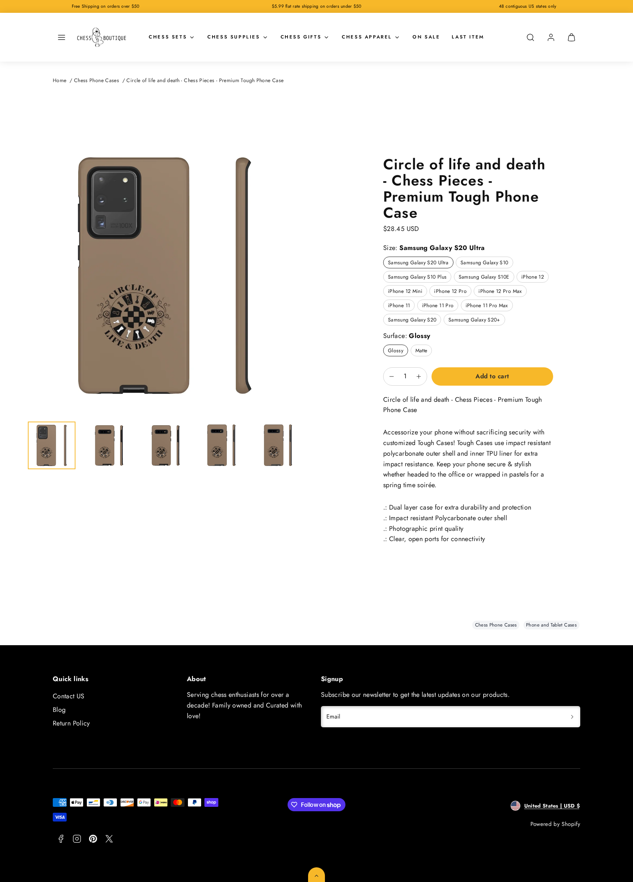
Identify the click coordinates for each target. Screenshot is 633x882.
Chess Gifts (301, 36)
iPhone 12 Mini (405, 291)
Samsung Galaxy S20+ (474, 319)
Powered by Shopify (555, 824)
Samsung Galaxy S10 (484, 262)
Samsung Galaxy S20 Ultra (418, 262)
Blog (59, 709)
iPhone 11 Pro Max (487, 305)
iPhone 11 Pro (438, 305)
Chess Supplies (233, 36)
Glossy (395, 350)
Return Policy (71, 723)
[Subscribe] (572, 716)
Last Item (468, 36)
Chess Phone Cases (96, 80)
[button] (61, 37)
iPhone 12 (532, 276)
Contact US (69, 696)
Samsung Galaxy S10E (484, 276)
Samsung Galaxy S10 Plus (417, 276)
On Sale (426, 36)
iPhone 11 (399, 305)
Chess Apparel (367, 36)
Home (59, 80)
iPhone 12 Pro (450, 291)
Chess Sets (168, 36)
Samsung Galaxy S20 (412, 319)
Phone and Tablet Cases (551, 624)
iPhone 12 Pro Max (500, 291)
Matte (421, 350)
